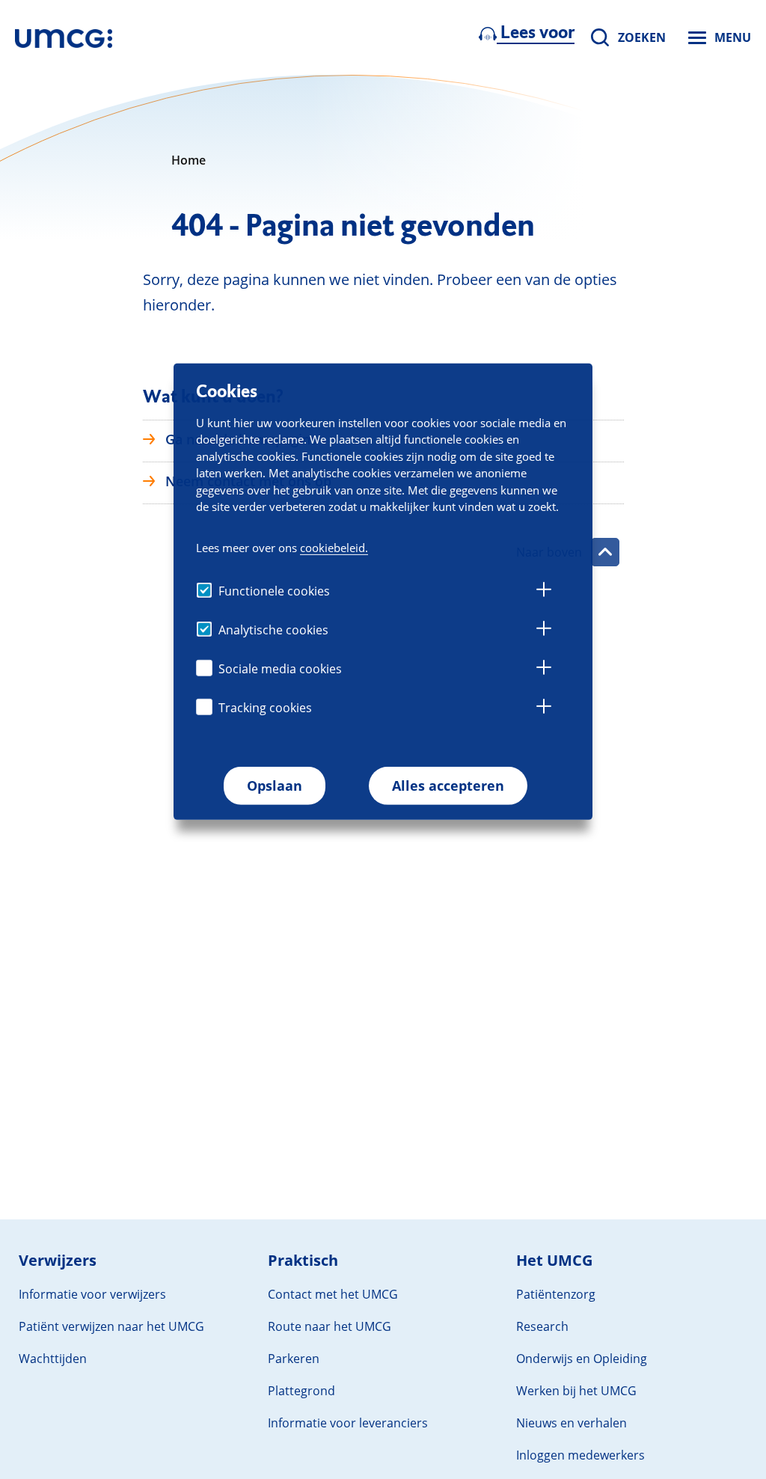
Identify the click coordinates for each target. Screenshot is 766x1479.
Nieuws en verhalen (571, 1423)
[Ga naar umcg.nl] (63, 37)
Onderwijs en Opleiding (581, 1358)
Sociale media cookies (280, 669)
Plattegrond (301, 1390)
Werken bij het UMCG (576, 1390)
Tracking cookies (265, 707)
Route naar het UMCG (329, 1326)
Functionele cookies (274, 591)
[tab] (544, 592)
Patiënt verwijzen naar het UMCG (111, 1326)
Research (542, 1326)
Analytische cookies (273, 630)
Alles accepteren (448, 785)
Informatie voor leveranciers (348, 1423)
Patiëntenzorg (555, 1294)
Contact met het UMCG (333, 1294)
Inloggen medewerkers (580, 1455)
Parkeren (293, 1358)
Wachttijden (53, 1358)
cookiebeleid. (334, 547)
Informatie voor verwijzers (92, 1294)
